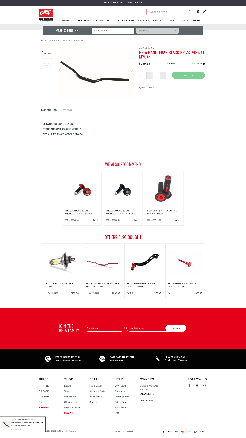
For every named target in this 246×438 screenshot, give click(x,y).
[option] (96, 72)
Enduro (67, 386)
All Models (44, 407)
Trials (66, 391)
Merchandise (70, 396)
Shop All (68, 413)
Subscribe (176, 328)
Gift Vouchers (70, 402)
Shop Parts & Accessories (94, 20)
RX (40, 402)
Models (67, 20)
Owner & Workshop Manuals (149, 388)
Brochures (94, 402)
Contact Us (120, 391)
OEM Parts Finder (72, 407)
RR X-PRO (44, 386)
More (196, 20)
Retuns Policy (121, 402)
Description (49, 109)
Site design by (119, 431)
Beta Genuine (146, 48)
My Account (120, 386)
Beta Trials (44, 396)
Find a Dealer (95, 386)
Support (171, 20)
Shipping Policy (122, 396)
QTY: (141, 75)
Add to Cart (188, 75)
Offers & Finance (149, 20)
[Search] (189, 12)
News (185, 20)
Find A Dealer (124, 20)
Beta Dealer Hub (147, 400)
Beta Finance (95, 396)
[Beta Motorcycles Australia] (46, 15)
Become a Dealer (97, 391)
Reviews (66, 109)
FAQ (117, 413)
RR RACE (44, 391)
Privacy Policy (121, 407)
